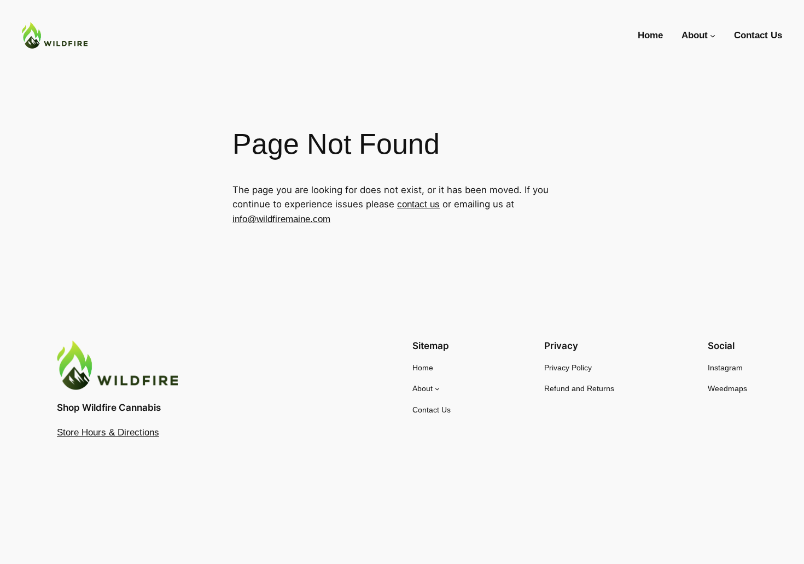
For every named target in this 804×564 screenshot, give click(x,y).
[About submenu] (712, 35)
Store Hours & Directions (108, 432)
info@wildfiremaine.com (281, 219)
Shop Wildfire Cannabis (109, 407)
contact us (418, 204)
